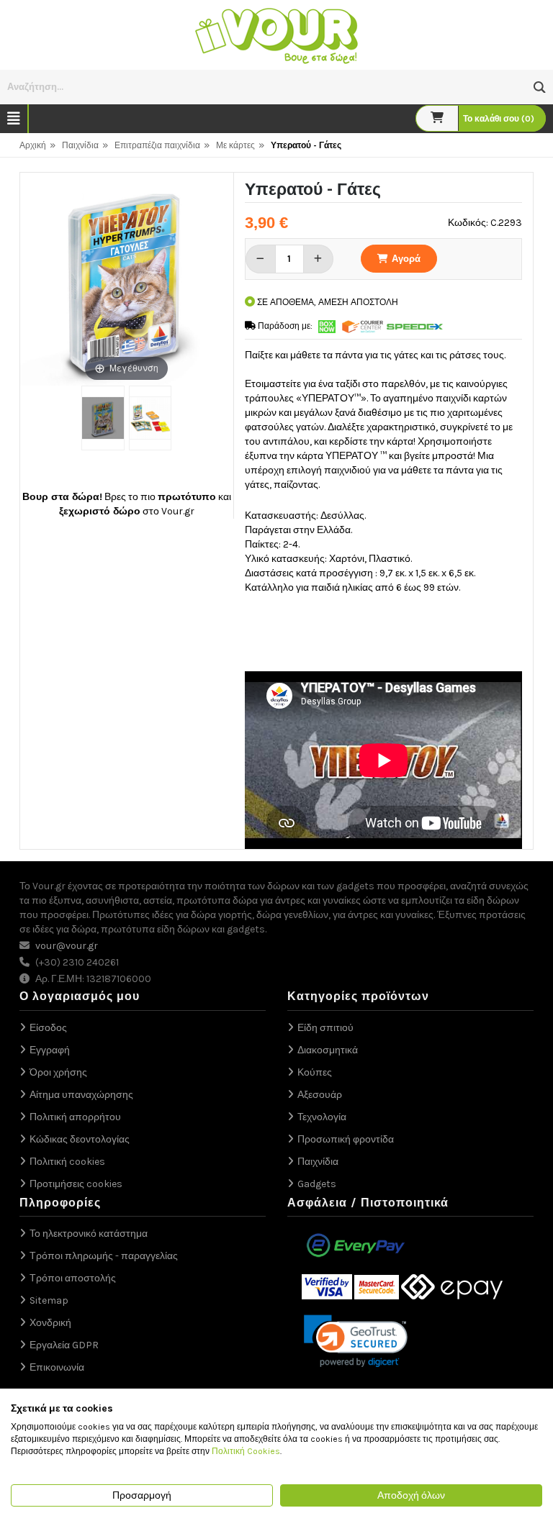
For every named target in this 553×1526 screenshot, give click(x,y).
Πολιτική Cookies (246, 1451)
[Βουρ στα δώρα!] (276, 34)
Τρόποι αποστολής (73, 1278)
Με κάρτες (235, 145)
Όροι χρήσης (58, 1072)
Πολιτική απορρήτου (75, 1117)
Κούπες (314, 1072)
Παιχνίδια (80, 145)
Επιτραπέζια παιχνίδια (157, 145)
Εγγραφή (50, 1050)
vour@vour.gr (66, 946)
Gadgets (316, 1184)
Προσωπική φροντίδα (345, 1139)
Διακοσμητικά (327, 1050)
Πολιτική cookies (67, 1161)
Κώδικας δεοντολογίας (80, 1139)
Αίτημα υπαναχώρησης (81, 1095)
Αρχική (32, 145)
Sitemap (49, 1300)
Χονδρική (50, 1323)
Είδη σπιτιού (325, 1028)
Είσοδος (48, 1028)
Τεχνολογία (321, 1117)
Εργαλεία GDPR (64, 1345)
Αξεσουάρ (319, 1095)
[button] (540, 87)
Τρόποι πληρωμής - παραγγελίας (104, 1256)
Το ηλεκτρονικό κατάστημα (89, 1233)
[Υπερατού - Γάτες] (102, 418)
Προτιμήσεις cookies (76, 1184)
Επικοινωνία (57, 1367)
